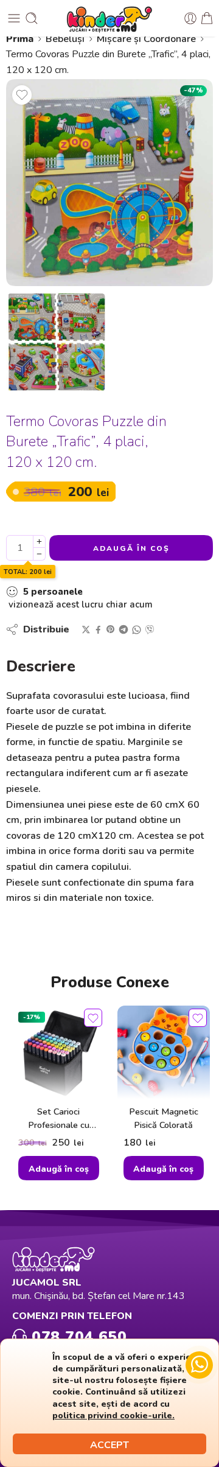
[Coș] (207, 18)
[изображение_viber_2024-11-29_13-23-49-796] (56, 342)
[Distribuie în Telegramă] (123, 629)
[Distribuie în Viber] (150, 629)
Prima (19, 39)
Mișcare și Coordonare (146, 39)
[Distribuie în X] (86, 629)
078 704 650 (77, 1336)
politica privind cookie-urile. (113, 1415)
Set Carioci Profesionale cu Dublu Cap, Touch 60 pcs (58, 1118)
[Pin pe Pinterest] (111, 629)
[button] (58, 1168)
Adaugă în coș (131, 548)
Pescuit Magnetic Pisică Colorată (163, 1118)
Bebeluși (65, 39)
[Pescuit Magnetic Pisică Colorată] (163, 1052)
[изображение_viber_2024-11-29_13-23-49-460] (109, 182)
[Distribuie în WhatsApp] (136, 630)
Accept (109, 1445)
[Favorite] (22, 95)
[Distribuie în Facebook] (98, 629)
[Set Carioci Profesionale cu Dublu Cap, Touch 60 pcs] (58, 1052)
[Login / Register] (190, 18)
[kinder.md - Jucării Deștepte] (109, 18)
